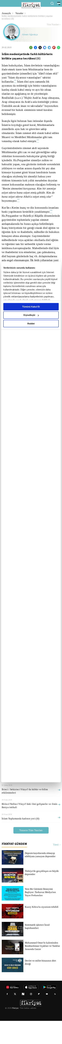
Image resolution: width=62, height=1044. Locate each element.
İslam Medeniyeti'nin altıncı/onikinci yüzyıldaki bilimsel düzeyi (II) (28, 785)
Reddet (31, 323)
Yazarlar (20, 13)
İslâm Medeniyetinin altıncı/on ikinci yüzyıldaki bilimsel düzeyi (27, 799)
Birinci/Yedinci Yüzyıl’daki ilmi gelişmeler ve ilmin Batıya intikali (29, 828)
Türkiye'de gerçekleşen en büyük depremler (42, 896)
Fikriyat (15, 1031)
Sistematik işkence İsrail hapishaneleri (37, 949)
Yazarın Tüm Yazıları (31, 853)
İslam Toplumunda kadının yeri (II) (21, 841)
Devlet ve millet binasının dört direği (40, 985)
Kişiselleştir (29, 315)
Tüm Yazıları (53, 24)
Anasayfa (6, 13)
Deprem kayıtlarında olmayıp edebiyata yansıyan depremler (41, 878)
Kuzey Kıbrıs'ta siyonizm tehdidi (41, 930)
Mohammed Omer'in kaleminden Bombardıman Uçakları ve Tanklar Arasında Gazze (42, 969)
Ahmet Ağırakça (30, 34)
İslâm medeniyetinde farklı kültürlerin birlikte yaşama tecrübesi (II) (29, 17)
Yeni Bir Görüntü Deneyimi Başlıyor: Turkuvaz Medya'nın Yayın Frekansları (40, 915)
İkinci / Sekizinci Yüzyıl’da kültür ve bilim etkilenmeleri (24, 814)
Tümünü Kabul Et (31, 306)
